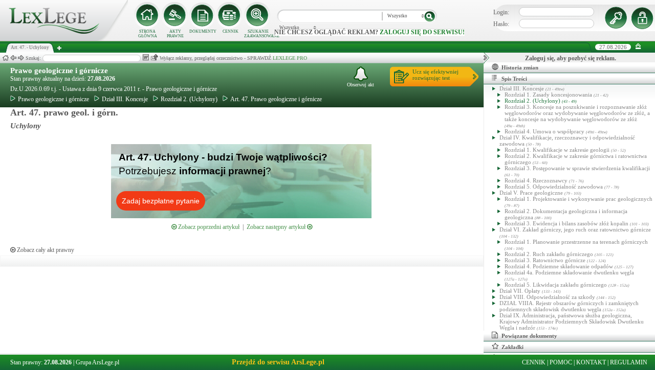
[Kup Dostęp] (230, 15)
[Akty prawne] (175, 15)
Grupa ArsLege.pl (97, 362)
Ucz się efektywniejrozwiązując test (435, 74)
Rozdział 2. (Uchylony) (189, 99)
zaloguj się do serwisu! (422, 32)
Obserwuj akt (360, 84)
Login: (501, 12)
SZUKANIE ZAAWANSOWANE (258, 33)
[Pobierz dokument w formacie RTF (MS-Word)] (145, 57)
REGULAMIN (628, 362)
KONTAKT (591, 362)
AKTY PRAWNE (175, 33)
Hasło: (501, 24)
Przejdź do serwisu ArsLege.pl (278, 362)
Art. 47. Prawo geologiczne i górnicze (276, 99)
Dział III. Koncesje (125, 99)
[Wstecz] (13, 58)
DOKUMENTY (202, 31)
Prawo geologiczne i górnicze (59, 70)
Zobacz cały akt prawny (44, 249)
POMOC (561, 362)
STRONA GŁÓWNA (147, 33)
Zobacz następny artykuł (277, 226)
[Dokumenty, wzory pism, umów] (202, 15)
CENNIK (230, 31)
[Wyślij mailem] (154, 57)
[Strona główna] (64, 38)
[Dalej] (21, 58)
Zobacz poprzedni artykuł (208, 226)
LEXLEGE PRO (290, 58)
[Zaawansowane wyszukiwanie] (258, 15)
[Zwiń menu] (638, 46)
